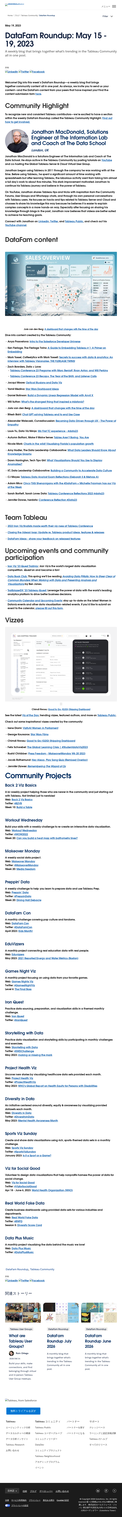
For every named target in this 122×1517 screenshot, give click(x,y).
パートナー (73, 1421)
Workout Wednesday (24, 830)
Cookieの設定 (63, 1500)
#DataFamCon (23, 927)
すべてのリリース (98, 1444)
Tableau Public (74, 221)
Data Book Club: (17, 576)
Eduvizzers (18, 954)
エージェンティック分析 (18, 1427)
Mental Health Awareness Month (38, 1120)
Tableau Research (15, 1444)
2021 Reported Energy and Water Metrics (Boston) (48, 958)
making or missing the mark (35, 1055)
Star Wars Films (39, 734)
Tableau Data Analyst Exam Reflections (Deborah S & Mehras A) (60, 477)
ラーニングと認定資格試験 (102, 1433)
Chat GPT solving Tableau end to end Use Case (51, 414)
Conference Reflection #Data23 (58, 500)
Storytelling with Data (25, 1047)
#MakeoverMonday (26, 865)
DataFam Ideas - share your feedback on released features (44, 538)
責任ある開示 (48, 1500)
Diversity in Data (19, 1098)
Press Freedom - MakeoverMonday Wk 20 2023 (56, 753)
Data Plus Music (21, 1248)
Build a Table (24, 807)
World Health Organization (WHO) (52, 1190)
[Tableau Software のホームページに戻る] (16, 3)
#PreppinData (22, 896)
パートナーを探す (76, 1427)
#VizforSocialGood (25, 1186)
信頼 (25, 1491)
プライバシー (34, 1500)
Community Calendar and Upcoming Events (35, 600)
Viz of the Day (30, 715)
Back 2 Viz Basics (22, 799)
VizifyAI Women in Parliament (40, 728)
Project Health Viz (22, 1078)
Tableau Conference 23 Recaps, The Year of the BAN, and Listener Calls (53, 376)
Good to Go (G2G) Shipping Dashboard (69, 709)
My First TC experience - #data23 (58, 431)
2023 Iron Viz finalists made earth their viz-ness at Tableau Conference (50, 526)
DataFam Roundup (47, 15)
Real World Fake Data (24, 1203)
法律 (7, 1500)
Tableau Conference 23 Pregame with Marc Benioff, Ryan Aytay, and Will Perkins (59, 370)
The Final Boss (23, 989)
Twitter (54, 221)
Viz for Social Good (22, 1168)
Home (10, 15)
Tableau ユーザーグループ (48, 1433)
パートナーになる (76, 1433)
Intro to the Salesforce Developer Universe (55, 341)
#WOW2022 (21, 834)
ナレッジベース (97, 1427)
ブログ (17, 15)
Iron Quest (18, 1016)
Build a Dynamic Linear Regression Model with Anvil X (60, 395)
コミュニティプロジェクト (48, 1450)
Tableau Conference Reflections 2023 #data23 (76, 493)
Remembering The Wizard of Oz (46, 766)
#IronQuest (20, 1020)
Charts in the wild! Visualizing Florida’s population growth (59, 443)
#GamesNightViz (24, 985)
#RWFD (18, 1221)
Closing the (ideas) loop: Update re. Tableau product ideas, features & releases (56, 532)
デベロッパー (46, 1491)
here (38, 94)
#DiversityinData (24, 1117)
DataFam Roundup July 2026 (59, 1341)
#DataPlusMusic (24, 1252)
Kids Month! (25, 931)
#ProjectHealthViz (25, 1082)
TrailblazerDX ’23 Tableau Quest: (27, 590)
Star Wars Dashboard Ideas (42, 389)
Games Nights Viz (22, 981)
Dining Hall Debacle (29, 900)
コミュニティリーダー (46, 1438)
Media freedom (26, 869)
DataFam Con (20, 923)
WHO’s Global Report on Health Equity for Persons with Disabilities (57, 1086)
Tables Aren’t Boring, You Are (71, 437)
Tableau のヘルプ (98, 1438)
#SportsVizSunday (25, 1151)
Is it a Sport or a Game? (37, 1155)
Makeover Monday (23, 861)
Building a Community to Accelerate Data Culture (81, 470)
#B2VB (18, 803)
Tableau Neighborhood (47, 1456)
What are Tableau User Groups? (20, 1341)
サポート (94, 1421)
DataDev (39, 1444)
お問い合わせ (12, 1450)
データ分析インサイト (17, 1438)
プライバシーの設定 (19, 1505)
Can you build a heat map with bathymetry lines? (47, 838)
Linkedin (43, 221)
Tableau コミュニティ (48, 1421)
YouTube (107, 160)
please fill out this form (49, 608)
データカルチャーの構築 (18, 1433)
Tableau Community (29, 15)
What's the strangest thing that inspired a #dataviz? (52, 401)
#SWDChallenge (24, 1051)
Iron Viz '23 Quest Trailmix (23, 566)
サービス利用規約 (19, 1500)
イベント (39, 1467)
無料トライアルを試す (23, 1411)
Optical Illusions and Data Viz (44, 382)
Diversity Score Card (29, 1225)
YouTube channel (15, 225)
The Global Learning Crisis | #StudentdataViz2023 (57, 747)
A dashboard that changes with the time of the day (71, 329)
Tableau (10, 1421)
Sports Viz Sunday (22, 1148)
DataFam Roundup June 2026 (98, 1341)
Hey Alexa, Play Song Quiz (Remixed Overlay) (60, 760)
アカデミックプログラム (47, 1461)
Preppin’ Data (20, 892)
